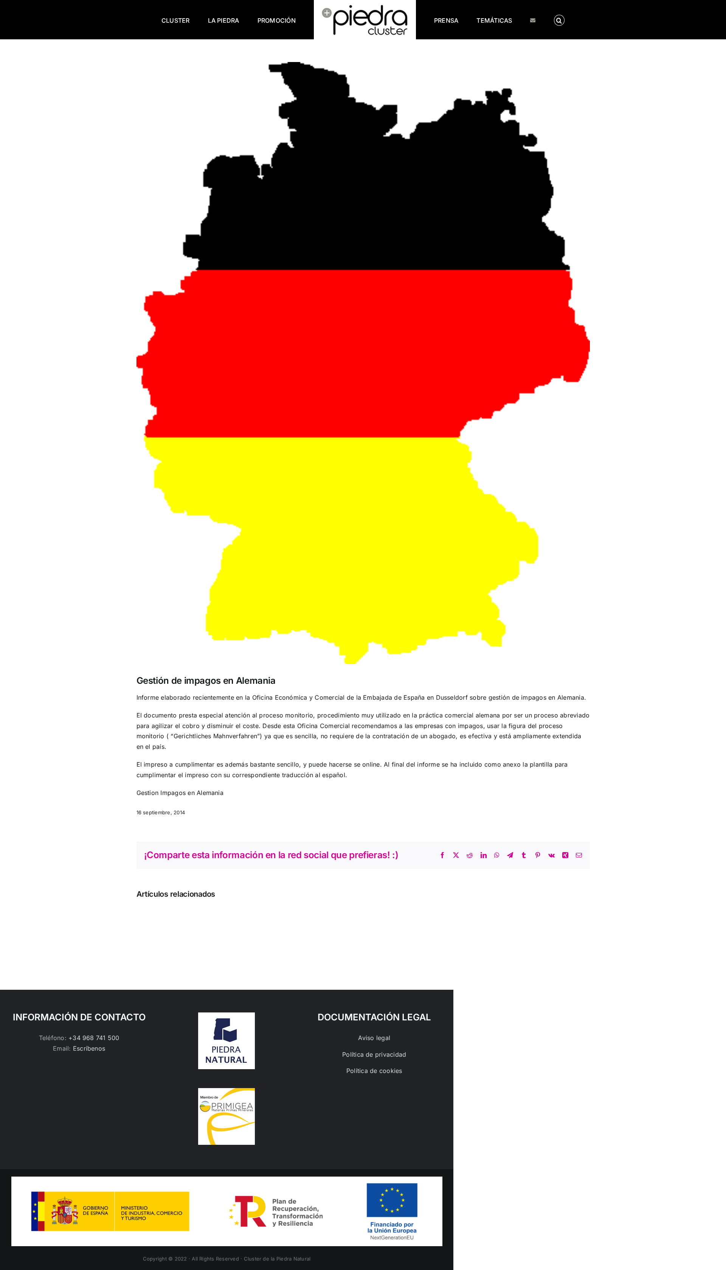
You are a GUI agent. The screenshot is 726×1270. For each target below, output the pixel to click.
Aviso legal (374, 1038)
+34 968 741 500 (93, 1038)
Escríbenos (89, 1048)
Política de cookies (374, 1070)
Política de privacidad (374, 1054)
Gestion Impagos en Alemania (180, 792)
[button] (528, 20)
